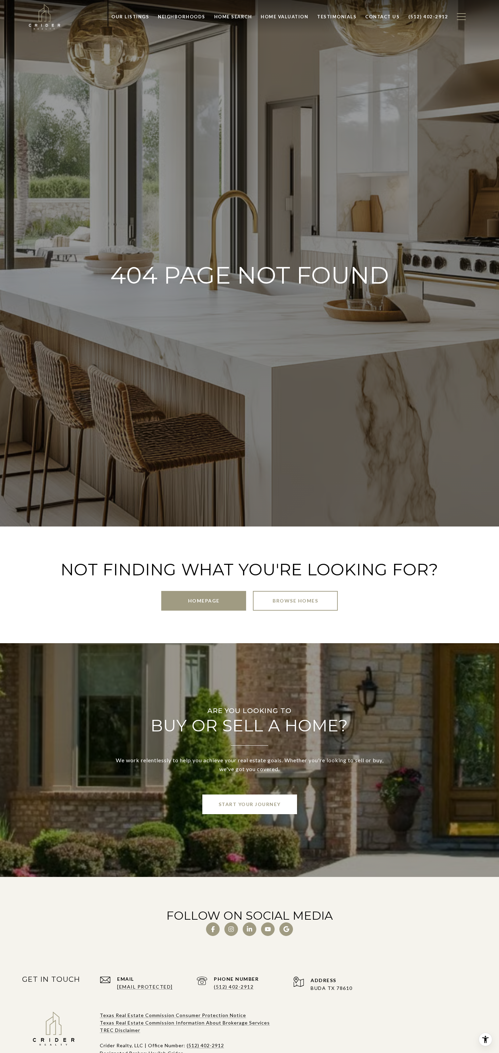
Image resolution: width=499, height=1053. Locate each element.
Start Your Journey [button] (250, 804)
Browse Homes (295, 601)
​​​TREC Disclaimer (120, 1030)
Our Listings (130, 16)
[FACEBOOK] (213, 929)
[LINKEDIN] (249, 929)
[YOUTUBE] (268, 929)
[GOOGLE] (286, 929)
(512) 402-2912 (234, 987)
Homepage (204, 601)
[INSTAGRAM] (231, 929)
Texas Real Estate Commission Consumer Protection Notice (173, 1015)
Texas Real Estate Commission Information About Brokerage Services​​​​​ (185, 1023)
